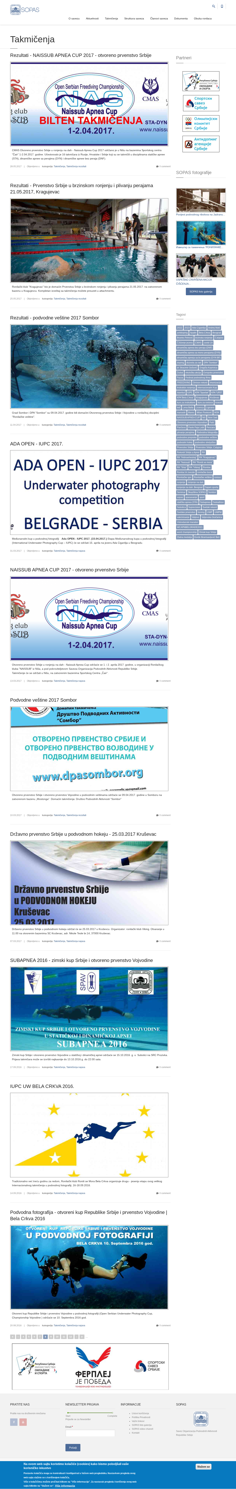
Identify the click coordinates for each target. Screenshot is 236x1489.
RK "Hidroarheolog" (187, 457)
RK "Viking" (195, 467)
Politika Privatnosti (141, 1417)
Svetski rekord (210, 507)
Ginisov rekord (200, 382)
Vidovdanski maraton (187, 522)
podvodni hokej (184, 442)
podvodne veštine (208, 437)
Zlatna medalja (184, 537)
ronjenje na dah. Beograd (190, 487)
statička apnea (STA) (187, 502)
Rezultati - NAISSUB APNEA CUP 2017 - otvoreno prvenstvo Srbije (80, 55)
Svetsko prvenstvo (186, 512)
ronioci (217, 477)
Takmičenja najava (75, 551)
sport (201, 497)
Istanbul (181, 392)
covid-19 (208, 342)
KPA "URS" (216, 392)
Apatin (193, 332)
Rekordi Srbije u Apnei (188, 452)
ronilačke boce (204, 472)
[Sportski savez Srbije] (201, 102)
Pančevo (181, 427)
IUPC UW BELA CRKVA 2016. (42, 1086)
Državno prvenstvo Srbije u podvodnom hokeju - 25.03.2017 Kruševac (83, 834)
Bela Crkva (204, 332)
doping (180, 362)
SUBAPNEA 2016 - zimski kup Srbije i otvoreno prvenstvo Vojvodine (81, 960)
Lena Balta (188, 407)
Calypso (219, 337)
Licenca (200, 407)
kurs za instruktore (186, 402)
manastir (181, 412)
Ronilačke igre (184, 477)
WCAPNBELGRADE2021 (190, 527)
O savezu (74, 18)
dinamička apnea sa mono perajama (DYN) (199, 352)
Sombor (212, 492)
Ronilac (207, 467)
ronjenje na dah (196, 482)
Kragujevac (202, 397)
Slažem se (203, 1466)
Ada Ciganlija (199, 327)
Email (69, 1426)
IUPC (190, 392)
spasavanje (191, 497)
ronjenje (181, 482)
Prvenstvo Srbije (185, 447)
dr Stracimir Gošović (187, 367)
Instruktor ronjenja (186, 387)
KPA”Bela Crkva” (185, 397)
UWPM (218, 512)
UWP (209, 512)
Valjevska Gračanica (212, 517)
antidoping (182, 332)
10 (57, 1336)
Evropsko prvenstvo (213, 372)
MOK (216, 412)
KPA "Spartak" (202, 392)
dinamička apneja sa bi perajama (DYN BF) (199, 357)
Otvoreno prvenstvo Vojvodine (192, 422)
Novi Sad (212, 417)
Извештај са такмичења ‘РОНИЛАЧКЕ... (199, 247)
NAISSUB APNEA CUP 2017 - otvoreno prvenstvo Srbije (69, 570)
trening (201, 512)
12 (70, 1336)
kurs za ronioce (205, 402)
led (178, 407)
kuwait (218, 402)
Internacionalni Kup (207, 387)
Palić (211, 422)
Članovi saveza (159, 18)
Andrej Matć (214, 327)
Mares (191, 412)
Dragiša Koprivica (208, 367)
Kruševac (214, 397)
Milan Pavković (204, 412)
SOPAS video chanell (142, 1429)
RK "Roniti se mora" (203, 462)
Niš (204, 417)
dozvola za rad (193, 362)
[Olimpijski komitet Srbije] (201, 123)
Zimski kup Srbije (207, 532)
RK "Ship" (182, 467)
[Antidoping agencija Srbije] (201, 143)
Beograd (216, 332)
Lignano (210, 407)
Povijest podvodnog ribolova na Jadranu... (200, 214)
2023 (187, 327)
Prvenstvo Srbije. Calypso (209, 447)
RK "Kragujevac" (207, 457)
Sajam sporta (211, 487)
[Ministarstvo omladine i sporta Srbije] (201, 80)
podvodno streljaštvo (205, 442)
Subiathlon (218, 502)
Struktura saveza (134, 18)
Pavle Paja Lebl (196, 427)
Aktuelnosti (92, 18)
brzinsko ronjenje (204, 337)
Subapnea (205, 502)
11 (64, 1336)
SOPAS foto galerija (201, 291)
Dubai (180, 372)
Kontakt (135, 1433)
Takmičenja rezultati (76, 166)
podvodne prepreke (187, 437)
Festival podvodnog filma (198, 377)
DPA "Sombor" (211, 362)
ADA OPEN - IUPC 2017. (36, 444)
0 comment (165, 166)
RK (203, 452)
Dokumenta (181, 18)
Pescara (210, 427)
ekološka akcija (193, 372)
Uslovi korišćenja (140, 1413)
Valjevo (195, 517)
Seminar (181, 492)
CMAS (198, 342)
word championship (187, 532)
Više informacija (65, 1485)
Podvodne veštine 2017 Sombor (43, 700)
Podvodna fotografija (207, 432)
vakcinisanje (183, 517)
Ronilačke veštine (203, 477)
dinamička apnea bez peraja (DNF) (194, 347)
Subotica (181, 507)
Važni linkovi (138, 1421)
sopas (180, 497)
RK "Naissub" (183, 462)
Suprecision (194, 507)
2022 (179, 327)
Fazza (180, 377)
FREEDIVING (183, 382)
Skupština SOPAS (197, 492)
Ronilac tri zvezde (186, 472)
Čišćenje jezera (185, 342)
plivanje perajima (185, 432)
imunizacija (215, 382)
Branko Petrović (185, 337)
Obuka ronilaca (203, 18)
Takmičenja (111, 18)
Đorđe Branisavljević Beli (207, 537)
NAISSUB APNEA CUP (188, 417)
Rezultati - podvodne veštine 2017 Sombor (54, 318)
